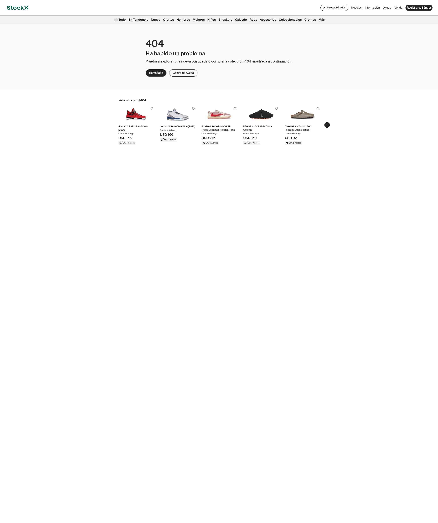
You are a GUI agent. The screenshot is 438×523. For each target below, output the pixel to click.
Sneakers (225, 20)
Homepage (156, 73)
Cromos (310, 20)
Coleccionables (290, 20)
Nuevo (155, 20)
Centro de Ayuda (181, 72)
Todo (122, 20)
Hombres (183, 20)
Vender (399, 7)
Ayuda (387, 7)
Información (373, 8)
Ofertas (168, 20)
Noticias (356, 7)
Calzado (241, 20)
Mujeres (199, 20)
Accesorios (268, 20)
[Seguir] (151, 108)
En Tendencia (138, 20)
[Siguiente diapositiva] (327, 125)
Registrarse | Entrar (419, 7)
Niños (211, 20)
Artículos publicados (334, 7)
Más (322, 20)
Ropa (253, 20)
